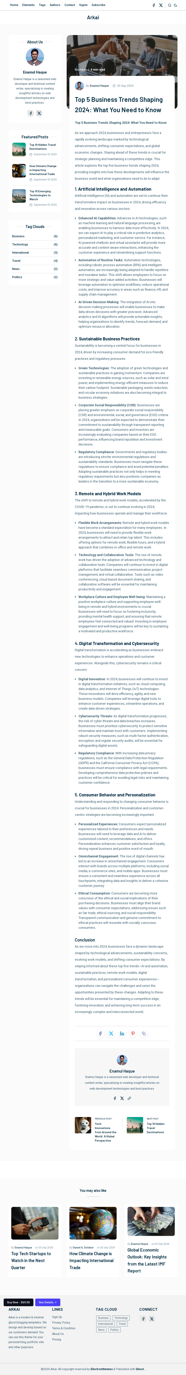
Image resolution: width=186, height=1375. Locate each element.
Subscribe (98, 5)
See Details (48, 1302)
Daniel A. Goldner (83, 1247)
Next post (153, 1118)
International (35, 252)
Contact (69, 5)
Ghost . (140, 1369)
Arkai (93, 17)
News (35, 269)
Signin (83, 5)
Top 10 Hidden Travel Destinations (156, 1128)
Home (14, 5)
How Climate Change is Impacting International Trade (42, 170)
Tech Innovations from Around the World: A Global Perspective (105, 1132)
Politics (35, 277)
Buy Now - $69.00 (18, 1302)
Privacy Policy (61, 1322)
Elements (28, 5)
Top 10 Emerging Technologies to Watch (40, 195)
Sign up (57, 1317)
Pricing (56, 1339)
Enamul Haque (122, 1071)
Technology (35, 244)
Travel (35, 261)
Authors (55, 5)
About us (58, 1334)
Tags (42, 5)
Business (81, 69)
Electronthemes (102, 1369)
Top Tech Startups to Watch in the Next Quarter (31, 1260)
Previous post (103, 1118)
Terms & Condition (63, 1328)
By (97, 86)
